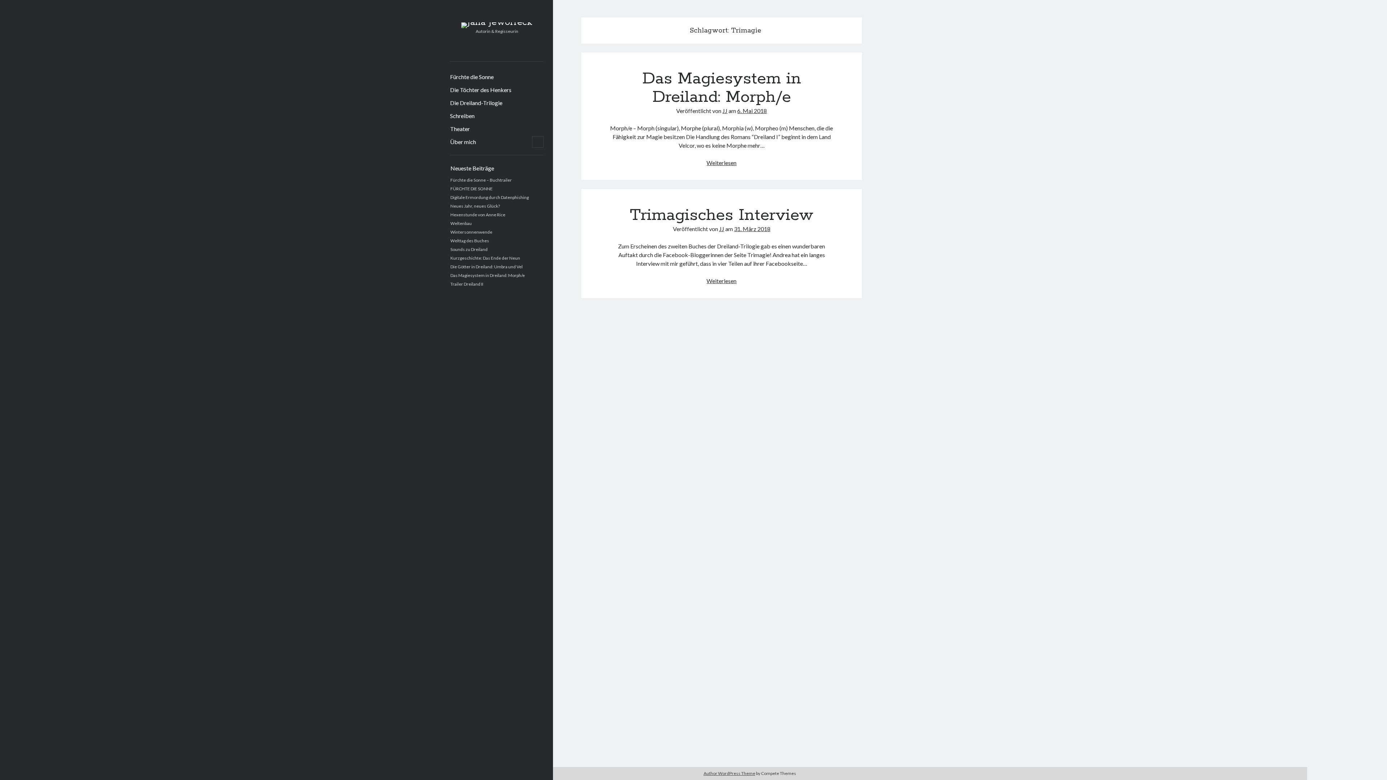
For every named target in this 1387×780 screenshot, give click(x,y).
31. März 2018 (752, 228)
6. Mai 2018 (752, 110)
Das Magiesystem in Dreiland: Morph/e (487, 275)
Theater (460, 128)
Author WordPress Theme (729, 773)
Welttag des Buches (469, 240)
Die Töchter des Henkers (480, 89)
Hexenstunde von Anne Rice (477, 214)
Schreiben (462, 115)
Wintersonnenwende (471, 232)
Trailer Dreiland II (466, 284)
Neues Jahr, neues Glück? (475, 206)
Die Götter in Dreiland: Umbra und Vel (486, 266)
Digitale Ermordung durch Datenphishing (489, 197)
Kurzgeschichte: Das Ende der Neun (485, 258)
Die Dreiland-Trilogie (476, 102)
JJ (724, 110)
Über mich (463, 141)
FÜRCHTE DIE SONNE (471, 188)
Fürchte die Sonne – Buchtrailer (481, 180)
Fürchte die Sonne (472, 76)
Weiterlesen (721, 162)
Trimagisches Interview (721, 215)
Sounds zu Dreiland (469, 249)
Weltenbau (461, 223)
